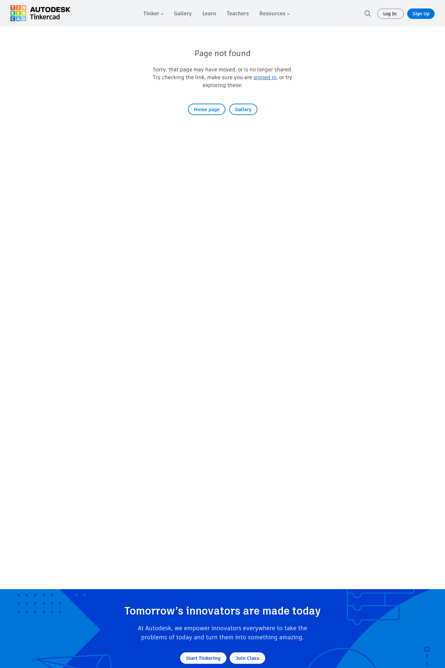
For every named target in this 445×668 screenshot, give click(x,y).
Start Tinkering (203, 658)
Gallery (243, 109)
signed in (265, 77)
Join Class (247, 658)
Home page (207, 109)
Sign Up (420, 13)
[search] (367, 13)
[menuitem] (153, 13)
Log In (390, 13)
